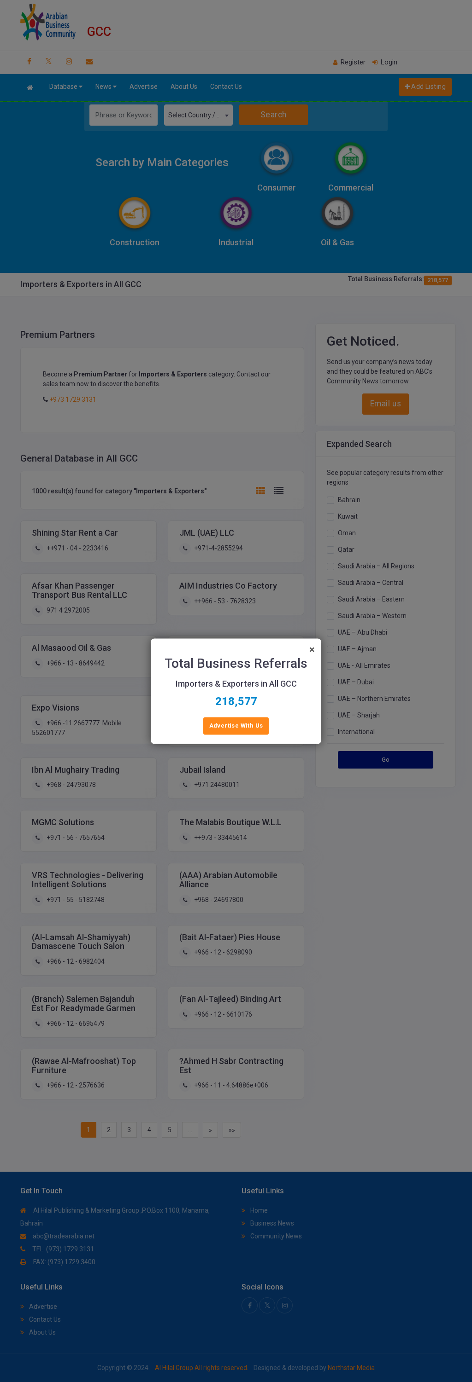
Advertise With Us (236, 725)
